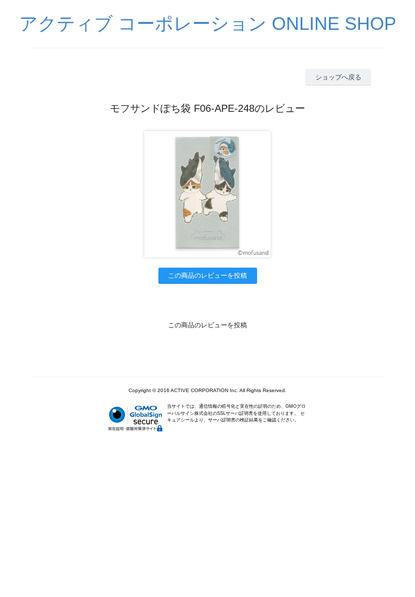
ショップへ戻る (338, 77)
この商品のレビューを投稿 (207, 275)
